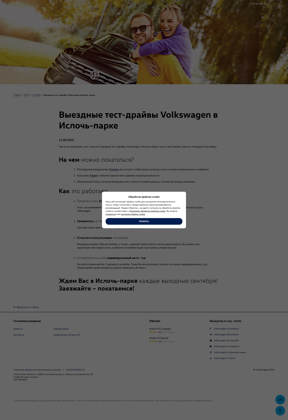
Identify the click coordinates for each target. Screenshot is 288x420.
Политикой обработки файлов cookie (147, 211)
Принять (144, 221)
